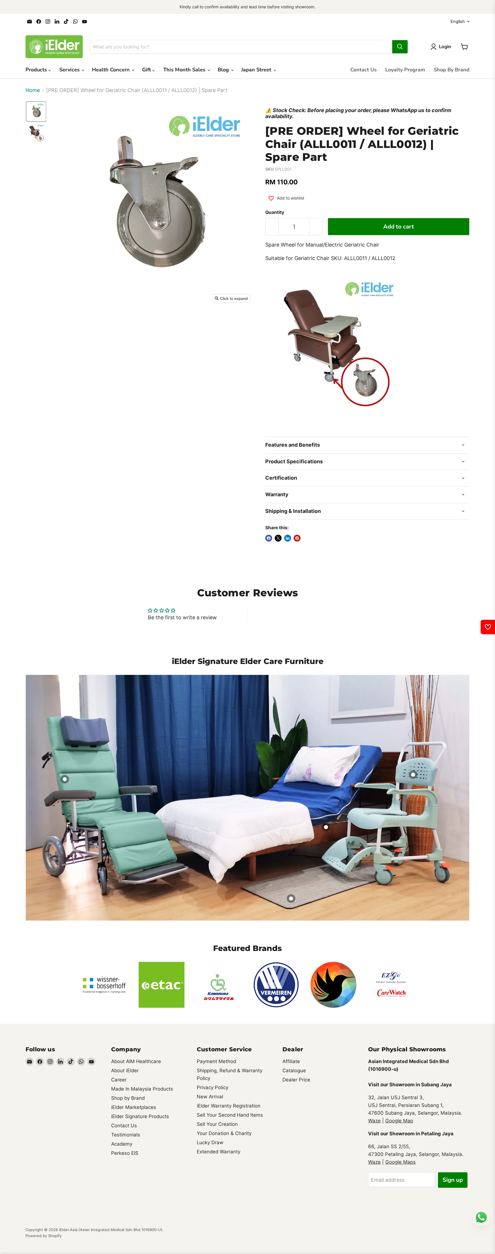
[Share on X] (278, 538)
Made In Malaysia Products (142, 1089)
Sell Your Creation (217, 1124)
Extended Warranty (218, 1152)
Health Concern (111, 69)
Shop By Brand (452, 69)
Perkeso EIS (124, 1153)
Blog (224, 69)
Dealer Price (296, 1080)
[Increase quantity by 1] (316, 226)
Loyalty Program (405, 69)
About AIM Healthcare (136, 1061)
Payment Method (216, 1061)
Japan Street (257, 69)
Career (119, 1080)
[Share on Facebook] (268, 538)
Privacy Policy (212, 1087)
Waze (374, 1121)
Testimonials (125, 1135)
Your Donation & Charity (224, 1133)
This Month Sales (185, 69)
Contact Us (363, 69)
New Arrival (210, 1096)
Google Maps (400, 1162)
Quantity (274, 212)
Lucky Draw (210, 1142)
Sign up (453, 1180)
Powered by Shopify (43, 1235)
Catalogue (294, 1070)
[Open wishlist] (488, 627)
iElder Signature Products (140, 1116)
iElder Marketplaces (133, 1107)
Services (70, 69)
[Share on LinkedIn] (287, 538)
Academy (121, 1144)
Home (32, 90)
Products (36, 69)
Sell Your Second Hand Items (230, 1115)
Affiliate (291, 1061)
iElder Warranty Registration (228, 1106)
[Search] (400, 46)
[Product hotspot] (64, 779)
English (458, 21)
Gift (147, 69)
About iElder (125, 1070)
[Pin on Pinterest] (297, 538)
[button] (36, 111)
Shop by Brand (128, 1098)
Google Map (399, 1121)
